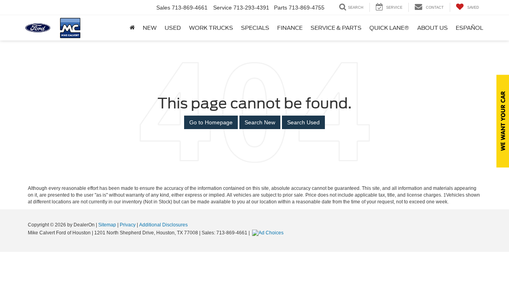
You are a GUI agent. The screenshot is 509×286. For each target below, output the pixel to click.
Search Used (303, 122)
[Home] (132, 28)
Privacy (128, 225)
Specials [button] (255, 28)
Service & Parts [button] (336, 28)
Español (469, 28)
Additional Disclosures (163, 225)
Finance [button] (290, 28)
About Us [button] (432, 28)
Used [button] (173, 28)
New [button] (150, 28)
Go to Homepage (211, 122)
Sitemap (107, 225)
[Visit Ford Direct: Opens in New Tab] (269, 233)
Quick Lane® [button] (389, 28)
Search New (260, 122)
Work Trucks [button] (211, 28)
